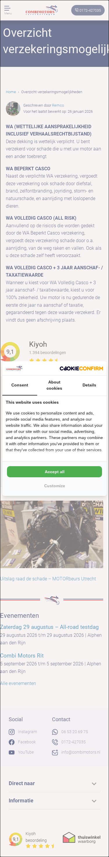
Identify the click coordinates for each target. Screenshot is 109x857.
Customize (54, 485)
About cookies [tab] (54, 385)
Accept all (55, 471)
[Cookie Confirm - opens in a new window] (81, 368)
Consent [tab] (19, 385)
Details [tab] (89, 385)
